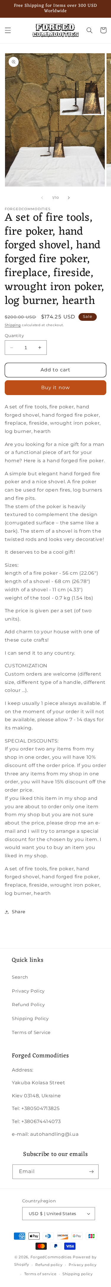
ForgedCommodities (51, 1257)
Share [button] (18, 911)
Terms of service (40, 1274)
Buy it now (55, 387)
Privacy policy (82, 1265)
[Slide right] (68, 197)
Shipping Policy (30, 1018)
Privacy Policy (28, 991)
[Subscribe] (91, 1171)
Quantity (14, 335)
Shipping (13, 325)
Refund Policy (28, 1004)
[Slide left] (42, 197)
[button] (8, 30)
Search (20, 977)
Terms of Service (31, 1032)
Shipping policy (77, 1274)
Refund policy (49, 1265)
